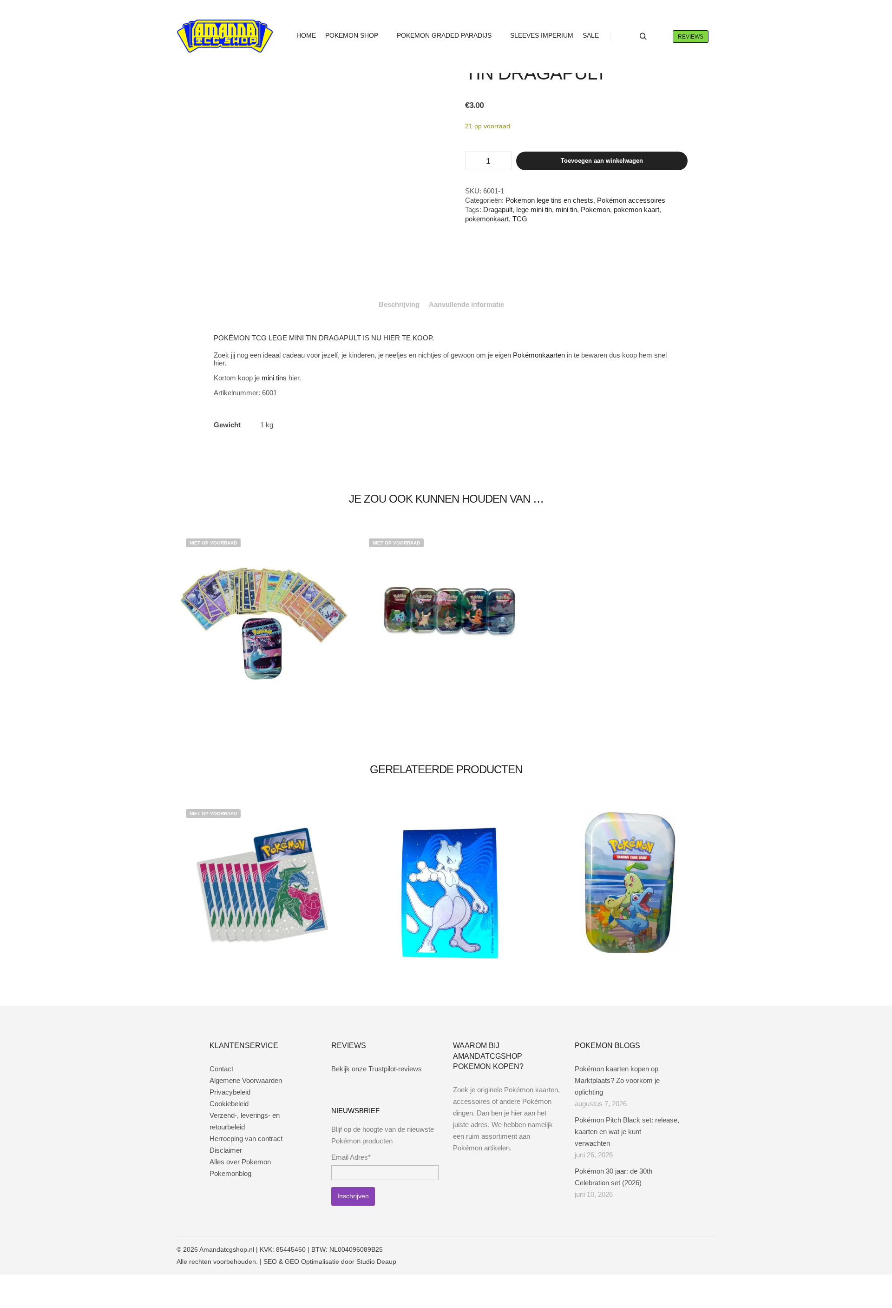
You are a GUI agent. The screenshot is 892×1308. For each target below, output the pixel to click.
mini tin (566, 209)
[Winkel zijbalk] (626, 37)
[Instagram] (682, 1249)
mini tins (274, 378)
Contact (221, 1069)
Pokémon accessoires (631, 200)
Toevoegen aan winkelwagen (602, 160)
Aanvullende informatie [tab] (466, 304)
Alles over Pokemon (240, 1162)
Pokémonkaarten (539, 355)
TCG (519, 219)
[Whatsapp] (695, 1249)
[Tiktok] (709, 1249)
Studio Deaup (376, 1261)
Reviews (690, 36)
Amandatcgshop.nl (226, 1249)
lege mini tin (534, 209)
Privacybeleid (230, 1092)
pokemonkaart (487, 219)
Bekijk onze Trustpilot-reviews (376, 1069)
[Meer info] (659, 37)
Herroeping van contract (246, 1138)
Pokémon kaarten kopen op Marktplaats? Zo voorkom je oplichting (617, 1080)
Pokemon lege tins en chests (549, 200)
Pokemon (595, 209)
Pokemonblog (230, 1173)
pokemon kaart (636, 209)
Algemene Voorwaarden (246, 1080)
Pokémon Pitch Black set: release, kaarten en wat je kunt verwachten (627, 1131)
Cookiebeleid (229, 1104)
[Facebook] (668, 1249)
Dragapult (497, 209)
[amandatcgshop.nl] (225, 36)
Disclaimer (226, 1150)
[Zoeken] (643, 37)
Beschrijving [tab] (399, 304)
